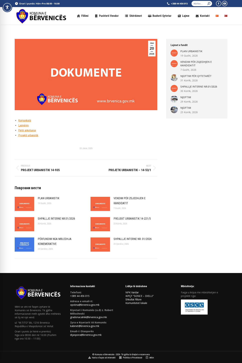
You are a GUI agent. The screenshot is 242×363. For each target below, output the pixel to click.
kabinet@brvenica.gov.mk (84, 326)
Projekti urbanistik (28, 135)
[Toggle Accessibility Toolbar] (7, 7)
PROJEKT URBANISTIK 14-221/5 (132, 218)
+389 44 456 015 (79, 296)
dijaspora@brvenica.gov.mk (86, 334)
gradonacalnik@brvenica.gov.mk (88, 317)
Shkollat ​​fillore (133, 299)
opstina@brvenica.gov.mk (84, 304)
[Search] (208, 4)
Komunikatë (24, 120)
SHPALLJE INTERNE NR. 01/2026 (133, 239)
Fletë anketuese (27, 130)
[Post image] (24, 204)
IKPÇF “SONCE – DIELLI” (139, 296)
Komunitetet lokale (136, 303)
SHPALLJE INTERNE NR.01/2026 (56, 218)
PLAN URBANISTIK (48, 198)
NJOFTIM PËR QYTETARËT (196, 76)
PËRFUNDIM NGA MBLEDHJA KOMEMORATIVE (54, 241)
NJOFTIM (185, 97)
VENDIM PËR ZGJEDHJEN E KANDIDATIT (129, 201)
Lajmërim (23, 125)
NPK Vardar (132, 292)
